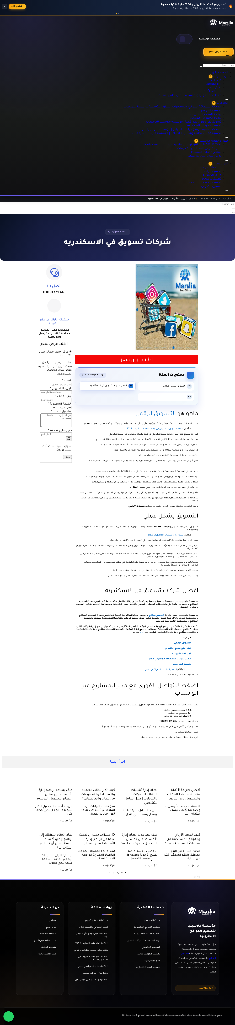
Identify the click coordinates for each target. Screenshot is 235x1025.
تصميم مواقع (216, 166)
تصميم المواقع (215, 97)
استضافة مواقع (215, 163)
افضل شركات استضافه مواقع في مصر (170, 659)
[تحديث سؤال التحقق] (69, 438)
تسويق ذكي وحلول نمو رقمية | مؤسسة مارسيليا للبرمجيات (193, 108)
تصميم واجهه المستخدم (210, 178)
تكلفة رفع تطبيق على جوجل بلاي (91, 980)
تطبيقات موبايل (215, 174)
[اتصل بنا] (54, 272)
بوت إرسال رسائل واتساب (210, 147)
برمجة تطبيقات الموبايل (211, 105)
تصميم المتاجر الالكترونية (147, 934)
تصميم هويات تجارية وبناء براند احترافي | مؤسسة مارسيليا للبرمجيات (188, 120)
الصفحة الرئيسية (209, 39)
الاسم (67, 380)
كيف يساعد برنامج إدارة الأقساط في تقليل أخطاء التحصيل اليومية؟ (54, 794)
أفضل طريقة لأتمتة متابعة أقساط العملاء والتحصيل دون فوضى (183, 794)
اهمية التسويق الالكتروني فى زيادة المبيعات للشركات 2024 (155, 429)
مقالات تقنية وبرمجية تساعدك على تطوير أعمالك (198, 78)
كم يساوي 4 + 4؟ (60, 430)
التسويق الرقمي (155, 414)
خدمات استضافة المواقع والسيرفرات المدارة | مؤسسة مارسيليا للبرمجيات (185, 93)
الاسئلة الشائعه (215, 74)
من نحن (219, 62)
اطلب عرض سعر (218, 52)
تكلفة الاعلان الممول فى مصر (93, 966)
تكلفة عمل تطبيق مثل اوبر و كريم (91, 950)
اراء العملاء (217, 66)
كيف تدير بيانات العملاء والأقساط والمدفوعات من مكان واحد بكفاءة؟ (98, 794)
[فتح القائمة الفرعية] (226, 190)
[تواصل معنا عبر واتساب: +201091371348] (8, 1016)
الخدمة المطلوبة (60, 404)
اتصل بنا (54, 287)
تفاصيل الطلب (61, 411)
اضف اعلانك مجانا (47, 954)
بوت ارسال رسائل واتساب (95, 973)
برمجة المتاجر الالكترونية (211, 101)
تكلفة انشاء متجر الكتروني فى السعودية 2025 (93, 958)
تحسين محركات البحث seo (209, 112)
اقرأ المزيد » (194, 821)
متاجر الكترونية (215, 170)
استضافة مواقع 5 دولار (96, 920)
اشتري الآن (17, 6)
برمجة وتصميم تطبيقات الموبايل (143, 941)
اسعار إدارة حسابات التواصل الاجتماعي (165, 535)
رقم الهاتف (63, 396)
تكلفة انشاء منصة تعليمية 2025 (91, 943)
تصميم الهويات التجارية (148, 967)
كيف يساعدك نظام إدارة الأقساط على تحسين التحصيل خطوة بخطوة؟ (139, 839)
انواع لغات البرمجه (181, 654)
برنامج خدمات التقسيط (211, 143)
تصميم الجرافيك (182, 664)
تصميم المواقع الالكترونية (146, 927)
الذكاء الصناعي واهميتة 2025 (93, 927)
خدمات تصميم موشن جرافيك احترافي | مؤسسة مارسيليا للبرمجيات (188, 116)
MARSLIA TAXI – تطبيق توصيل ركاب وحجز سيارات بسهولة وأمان (191, 136)
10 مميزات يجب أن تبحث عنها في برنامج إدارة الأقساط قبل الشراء (97, 839)
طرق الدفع (218, 70)
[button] (184, 39)
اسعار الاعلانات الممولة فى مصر (161, 670)
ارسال (67, 457)
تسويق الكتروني (215, 182)
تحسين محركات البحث (148, 954)
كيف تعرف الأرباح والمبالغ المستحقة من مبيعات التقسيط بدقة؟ (182, 839)
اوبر (141, 632)
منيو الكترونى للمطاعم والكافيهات (205, 139)
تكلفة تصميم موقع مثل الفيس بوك (92, 935)
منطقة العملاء (48, 947)
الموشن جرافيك (152, 961)
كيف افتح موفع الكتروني (178, 648)
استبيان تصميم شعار (45, 941)
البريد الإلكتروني (61, 388)
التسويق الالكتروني (151, 947)
